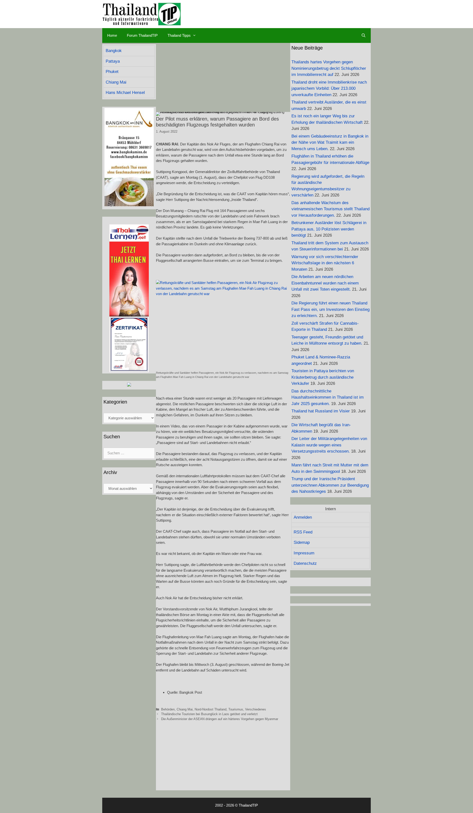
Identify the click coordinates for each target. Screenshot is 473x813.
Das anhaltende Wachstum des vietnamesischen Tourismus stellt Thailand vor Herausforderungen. (330, 209)
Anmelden (303, 517)
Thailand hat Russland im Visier (320, 411)
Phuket (112, 71)
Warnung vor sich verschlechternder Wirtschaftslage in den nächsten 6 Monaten (324, 263)
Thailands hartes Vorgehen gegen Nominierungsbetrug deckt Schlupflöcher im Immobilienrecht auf (328, 68)
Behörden (168, 709)
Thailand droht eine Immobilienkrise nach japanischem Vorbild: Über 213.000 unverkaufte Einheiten (329, 88)
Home (112, 35)
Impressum (304, 553)
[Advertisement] (223, 77)
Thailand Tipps (179, 35)
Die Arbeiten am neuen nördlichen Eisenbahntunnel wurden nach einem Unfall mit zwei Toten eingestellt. (325, 283)
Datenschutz (305, 563)
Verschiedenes (255, 709)
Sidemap (302, 542)
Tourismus (235, 709)
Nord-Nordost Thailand (210, 709)
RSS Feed (303, 532)
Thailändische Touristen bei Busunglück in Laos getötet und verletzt (209, 714)
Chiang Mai (185, 709)
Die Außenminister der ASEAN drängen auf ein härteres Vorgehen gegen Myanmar (219, 719)
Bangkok (114, 50)
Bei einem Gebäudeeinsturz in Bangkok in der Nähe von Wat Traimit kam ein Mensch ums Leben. (329, 142)
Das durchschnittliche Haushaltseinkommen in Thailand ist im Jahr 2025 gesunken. (327, 397)
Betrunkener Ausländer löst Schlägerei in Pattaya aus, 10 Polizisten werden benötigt (328, 229)
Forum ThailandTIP (142, 35)
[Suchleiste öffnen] (363, 35)
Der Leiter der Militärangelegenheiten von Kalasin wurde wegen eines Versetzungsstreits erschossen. (329, 445)
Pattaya (113, 61)
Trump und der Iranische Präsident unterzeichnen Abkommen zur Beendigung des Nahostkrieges (330, 485)
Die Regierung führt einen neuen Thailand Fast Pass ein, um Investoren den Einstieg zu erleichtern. (330, 309)
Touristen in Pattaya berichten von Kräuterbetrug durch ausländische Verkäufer (322, 377)
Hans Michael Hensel (125, 92)
